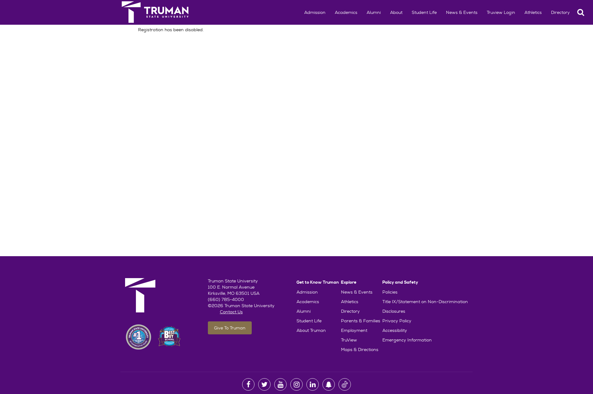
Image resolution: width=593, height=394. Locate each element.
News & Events (461, 12)
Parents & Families (360, 321)
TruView (349, 340)
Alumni (374, 12)
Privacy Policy (396, 321)
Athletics (533, 12)
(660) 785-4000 (226, 299)
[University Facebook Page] (248, 384)
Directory (560, 12)
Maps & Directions (359, 349)
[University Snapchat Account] (328, 384)
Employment (354, 330)
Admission (315, 12)
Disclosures (393, 311)
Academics (346, 12)
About (396, 12)
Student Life (424, 12)
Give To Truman (230, 328)
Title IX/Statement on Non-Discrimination (425, 301)
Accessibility (394, 330)
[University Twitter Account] (264, 384)
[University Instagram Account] (296, 384)
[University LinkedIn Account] (312, 384)
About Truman (311, 330)
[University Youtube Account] (280, 384)
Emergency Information (407, 340)
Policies (389, 292)
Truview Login (501, 12)
